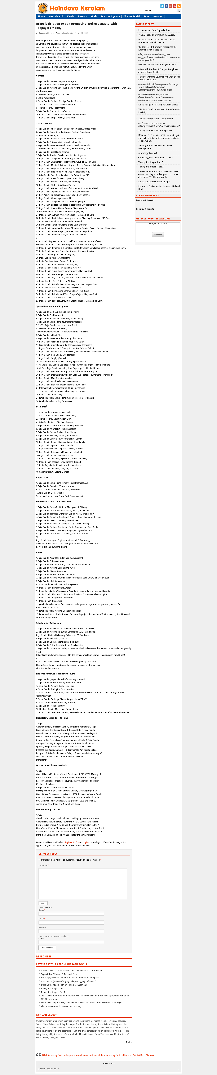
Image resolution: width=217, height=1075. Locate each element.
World (94, 16)
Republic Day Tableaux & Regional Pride (59, 974)
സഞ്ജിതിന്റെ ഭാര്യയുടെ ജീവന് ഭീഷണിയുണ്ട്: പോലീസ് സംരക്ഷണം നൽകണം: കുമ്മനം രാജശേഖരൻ (155, 97)
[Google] (170, 7)
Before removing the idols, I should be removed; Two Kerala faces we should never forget (81, 1002)
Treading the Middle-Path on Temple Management (64, 985)
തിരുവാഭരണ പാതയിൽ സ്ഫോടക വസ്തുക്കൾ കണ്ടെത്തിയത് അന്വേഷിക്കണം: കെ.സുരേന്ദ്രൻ (159, 57)
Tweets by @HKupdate (145, 200)
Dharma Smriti (131, 16)
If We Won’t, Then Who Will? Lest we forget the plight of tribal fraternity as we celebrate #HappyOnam (158, 138)
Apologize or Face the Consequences (155, 130)
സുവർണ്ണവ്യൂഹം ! (147, 153)
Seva (146, 16)
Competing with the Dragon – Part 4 (155, 157)
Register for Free (72, 842)
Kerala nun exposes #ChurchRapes (154, 181)
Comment (44, 865)
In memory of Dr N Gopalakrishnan (154, 30)
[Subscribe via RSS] (179, 7)
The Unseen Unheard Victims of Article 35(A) (61, 1006)
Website (42, 928)
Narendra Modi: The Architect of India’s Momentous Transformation (71, 970)
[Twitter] (162, 7)
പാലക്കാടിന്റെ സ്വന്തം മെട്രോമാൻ (155, 118)
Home (41, 16)
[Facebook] (166, 7)
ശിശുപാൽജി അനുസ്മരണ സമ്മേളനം (156, 35)
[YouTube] (174, 7)
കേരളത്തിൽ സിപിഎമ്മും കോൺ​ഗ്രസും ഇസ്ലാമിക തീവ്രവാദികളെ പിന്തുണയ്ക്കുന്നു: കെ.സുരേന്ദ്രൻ (158, 87)
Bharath (82, 16)
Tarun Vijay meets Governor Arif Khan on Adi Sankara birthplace (70, 977)
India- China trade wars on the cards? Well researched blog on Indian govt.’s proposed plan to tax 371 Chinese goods (158, 174)
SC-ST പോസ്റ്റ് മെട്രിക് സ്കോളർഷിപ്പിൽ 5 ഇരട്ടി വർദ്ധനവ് (68, 981)
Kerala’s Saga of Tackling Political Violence (158, 105)
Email (42, 919)
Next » (129, 1042)
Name (42, 910)
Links (112, 1064)
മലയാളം (158, 16)
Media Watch (56, 16)
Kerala (70, 16)
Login (85, 842)
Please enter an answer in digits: (54, 936)
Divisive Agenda (110, 16)
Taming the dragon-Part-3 (53, 988)
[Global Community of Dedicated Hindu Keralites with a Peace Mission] (71, 13)
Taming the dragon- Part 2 (53, 992)
